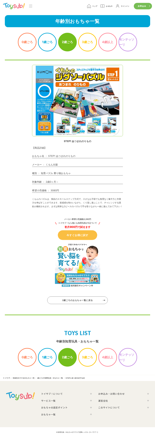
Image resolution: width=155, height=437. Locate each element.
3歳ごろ (87, 42)
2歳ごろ (67, 42)
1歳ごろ (47, 42)
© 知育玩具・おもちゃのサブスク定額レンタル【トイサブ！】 (77, 432)
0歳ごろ (27, 42)
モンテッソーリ (126, 42)
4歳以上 (107, 42)
